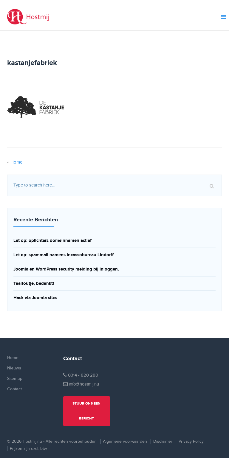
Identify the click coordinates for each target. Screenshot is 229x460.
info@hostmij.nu (83, 384)
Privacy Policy (191, 441)
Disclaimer (162, 441)
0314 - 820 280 (82, 375)
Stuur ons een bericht (86, 411)
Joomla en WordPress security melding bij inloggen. (66, 269)
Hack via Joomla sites (35, 298)
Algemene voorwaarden (125, 441)
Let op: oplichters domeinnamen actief (52, 240)
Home (16, 162)
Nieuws (14, 368)
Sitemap (14, 378)
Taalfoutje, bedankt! (33, 283)
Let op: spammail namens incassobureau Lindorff (63, 255)
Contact (14, 388)
